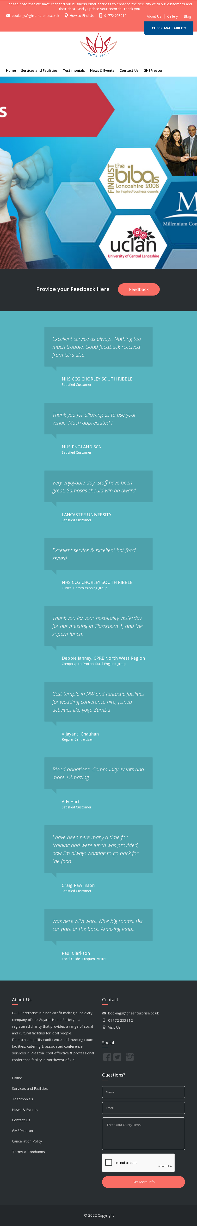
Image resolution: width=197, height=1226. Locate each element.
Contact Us (129, 70)
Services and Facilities (39, 70)
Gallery (172, 16)
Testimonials (74, 70)
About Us (154, 16)
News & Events (102, 70)
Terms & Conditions (28, 1151)
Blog (187, 16)
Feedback (139, 289)
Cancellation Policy (27, 1141)
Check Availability (169, 28)
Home (11, 70)
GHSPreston (153, 70)
